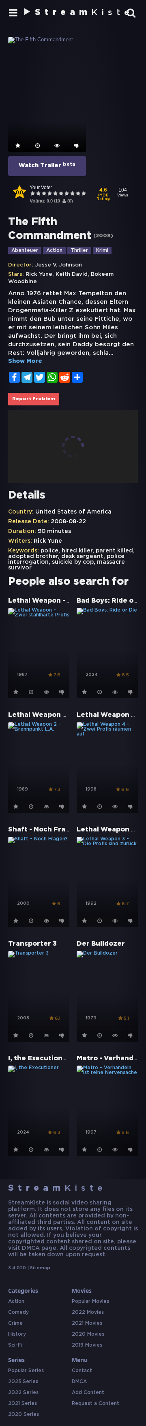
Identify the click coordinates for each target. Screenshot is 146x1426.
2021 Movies (87, 1323)
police (49, 550)
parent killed (114, 550)
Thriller (79, 250)
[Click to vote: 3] (44, 194)
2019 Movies (87, 1345)
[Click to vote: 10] (83, 194)
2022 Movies (88, 1312)
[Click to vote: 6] (61, 194)
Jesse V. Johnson (58, 265)
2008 (103, 236)
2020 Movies (88, 1334)
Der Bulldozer (101, 944)
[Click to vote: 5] (55, 194)
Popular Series (26, 1370)
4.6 (103, 194)
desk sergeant (82, 556)
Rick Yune (39, 274)
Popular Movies (90, 1301)
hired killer (77, 550)
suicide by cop (73, 562)
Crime (15, 1323)
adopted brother (33, 556)
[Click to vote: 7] (66, 194)
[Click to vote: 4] (49, 194)
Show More (25, 361)
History (17, 1334)
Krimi (102, 250)
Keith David (72, 274)
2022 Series (23, 1392)
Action (54, 250)
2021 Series (22, 1403)
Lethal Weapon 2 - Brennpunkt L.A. (69, 715)
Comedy (18, 1312)
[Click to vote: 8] (72, 194)
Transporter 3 (32, 944)
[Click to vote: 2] (38, 194)
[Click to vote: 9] (78, 194)
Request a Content (95, 1403)
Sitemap (40, 1268)
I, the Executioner (39, 1058)
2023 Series (23, 1381)
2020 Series (23, 1414)
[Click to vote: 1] (32, 194)
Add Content (88, 1392)
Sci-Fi (15, 1345)
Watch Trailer (47, 165)
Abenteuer (24, 250)
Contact (82, 1370)
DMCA (79, 1381)
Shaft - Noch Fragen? (45, 830)
